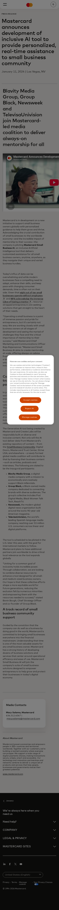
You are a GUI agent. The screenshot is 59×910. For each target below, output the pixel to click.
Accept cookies (30, 400)
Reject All (29, 408)
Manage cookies (29, 417)
